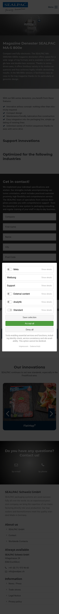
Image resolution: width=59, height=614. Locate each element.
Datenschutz (35, 346)
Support (11, 285)
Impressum (23, 346)
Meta (16, 269)
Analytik (17, 302)
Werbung (11, 277)
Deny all (29, 329)
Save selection (29, 317)
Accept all (29, 323)
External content (21, 293)
